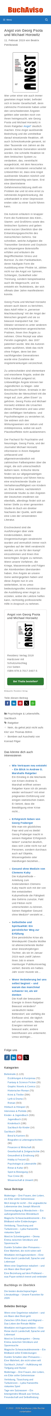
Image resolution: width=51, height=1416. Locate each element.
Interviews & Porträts (15, 1111)
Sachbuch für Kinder (19, 1127)
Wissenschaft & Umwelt (20, 1180)
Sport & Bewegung (18, 1172)
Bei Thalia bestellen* (25, 681)
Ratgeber (13, 722)
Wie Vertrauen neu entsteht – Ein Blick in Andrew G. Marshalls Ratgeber (29, 769)
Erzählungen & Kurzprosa (21, 1078)
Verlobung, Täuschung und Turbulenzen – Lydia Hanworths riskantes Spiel (21, 1229)
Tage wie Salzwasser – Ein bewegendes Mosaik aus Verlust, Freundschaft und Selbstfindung (22, 1393)
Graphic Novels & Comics (21, 1086)
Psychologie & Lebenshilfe (23, 713)
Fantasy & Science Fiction (22, 1082)
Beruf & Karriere (16, 1136)
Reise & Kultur (15, 1168)
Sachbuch (10, 718)
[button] (7, 703)
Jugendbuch (14, 1119)
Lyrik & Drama (15, 1099)
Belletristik (10, 1074)
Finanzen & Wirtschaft (19, 1147)
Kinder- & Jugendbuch (16, 1115)
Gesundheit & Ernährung (21, 1155)
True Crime (14, 1176)
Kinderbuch (14, 1123)
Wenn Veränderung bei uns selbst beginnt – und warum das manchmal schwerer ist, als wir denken (29, 987)
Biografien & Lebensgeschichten (25, 1140)
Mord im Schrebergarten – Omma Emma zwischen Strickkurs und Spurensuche (22, 1239)
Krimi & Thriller (16, 1094)
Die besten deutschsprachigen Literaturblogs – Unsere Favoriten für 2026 (24, 1294)
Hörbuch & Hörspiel (14, 1107)
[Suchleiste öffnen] (46, 20)
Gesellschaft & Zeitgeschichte (24, 1151)
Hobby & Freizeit (17, 1159)
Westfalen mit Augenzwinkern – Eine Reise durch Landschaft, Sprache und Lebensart (24, 1258)
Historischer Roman (18, 1090)
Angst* (27, 126)
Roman (11, 1103)
